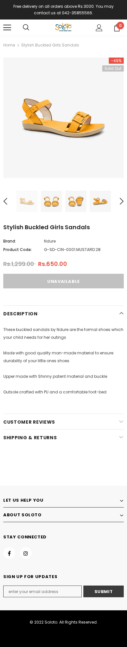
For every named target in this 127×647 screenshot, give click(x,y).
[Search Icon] (26, 27)
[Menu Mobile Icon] (7, 28)
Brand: (9, 241)
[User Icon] (99, 27)
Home (9, 45)
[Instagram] (26, 553)
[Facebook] (9, 553)
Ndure (50, 241)
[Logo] (63, 27)
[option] (63, 118)
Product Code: (17, 249)
